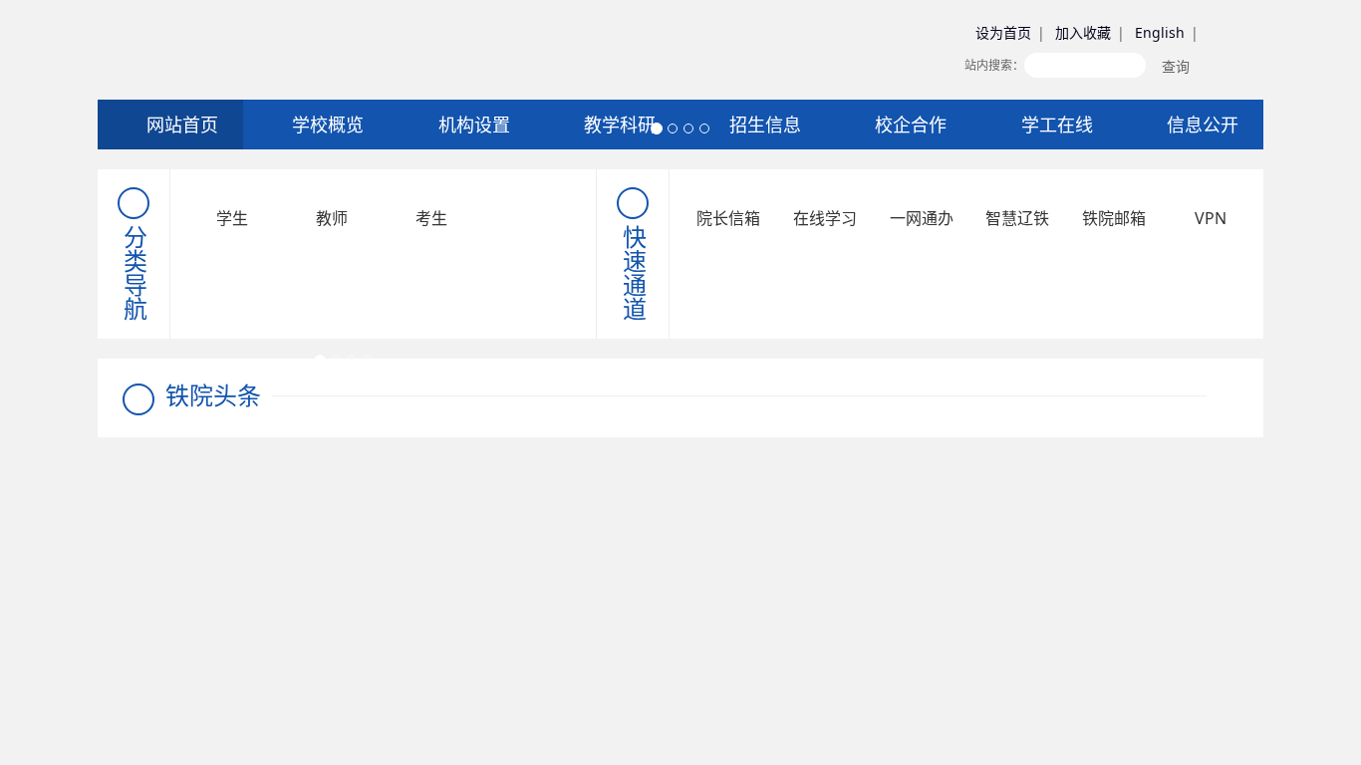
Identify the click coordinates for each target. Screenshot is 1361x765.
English (1160, 32)
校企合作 (908, 124)
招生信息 (762, 124)
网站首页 (179, 124)
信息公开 (1200, 124)
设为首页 (1003, 32)
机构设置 (471, 124)
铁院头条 (213, 395)
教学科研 (617, 124)
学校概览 (325, 124)
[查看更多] (1222, 395)
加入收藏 (1083, 32)
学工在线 (1054, 124)
